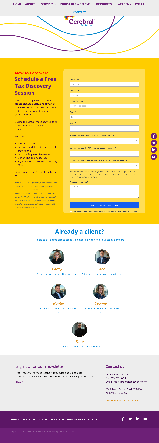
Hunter (58, 303)
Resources (104, 4)
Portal (140, 4)
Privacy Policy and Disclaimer (122, 400)
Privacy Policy (52, 431)
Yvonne (101, 303)
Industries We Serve (75, 4)
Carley (57, 269)
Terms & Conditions (68, 431)
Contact (79, 12)
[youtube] (145, 419)
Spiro (79, 341)
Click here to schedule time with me (57, 274)
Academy (124, 4)
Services (47, 4)
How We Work (76, 419)
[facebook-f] (124, 419)
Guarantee (40, 419)
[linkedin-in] (139, 419)
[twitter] (132, 419)
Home (17, 4)
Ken (102, 269)
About (30, 4)
